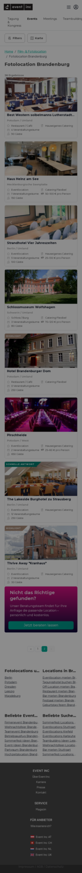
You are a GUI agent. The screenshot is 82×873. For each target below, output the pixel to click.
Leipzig (9, 691)
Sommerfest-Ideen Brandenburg (22, 740)
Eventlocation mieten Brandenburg (60, 677)
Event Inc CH (44, 842)
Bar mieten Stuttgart (57, 749)
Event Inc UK (44, 854)
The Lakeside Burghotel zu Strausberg (39, 499)
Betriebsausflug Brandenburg (22, 736)
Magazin (41, 809)
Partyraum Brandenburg (21, 749)
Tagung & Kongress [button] (14, 22)
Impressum (26, 866)
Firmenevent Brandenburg (22, 722)
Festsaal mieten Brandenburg (60, 700)
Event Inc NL (44, 848)
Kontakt (41, 792)
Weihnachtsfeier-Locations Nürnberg (60, 745)
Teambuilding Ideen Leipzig (60, 740)
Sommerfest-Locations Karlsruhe (60, 754)
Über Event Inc (41, 776)
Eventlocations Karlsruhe (59, 736)
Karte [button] (39, 38)
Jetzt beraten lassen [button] (41, 625)
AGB (40, 866)
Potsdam (11, 682)
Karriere (41, 782)
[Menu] (68, 7)
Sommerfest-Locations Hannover (60, 722)
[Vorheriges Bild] (11, 95)
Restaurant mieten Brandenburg (60, 691)
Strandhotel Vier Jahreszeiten (31, 243)
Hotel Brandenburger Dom (29, 371)
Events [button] (32, 19)
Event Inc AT (43, 836)
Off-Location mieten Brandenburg (60, 686)
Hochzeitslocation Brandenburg (22, 754)
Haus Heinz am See (23, 179)
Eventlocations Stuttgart (59, 727)
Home (9, 51)
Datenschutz (55, 866)
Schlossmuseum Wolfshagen (31, 307)
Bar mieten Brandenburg (59, 696)
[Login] (76, 7)
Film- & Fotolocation (32, 51)
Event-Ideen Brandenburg (22, 745)
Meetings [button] (50, 19)
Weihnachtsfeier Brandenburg (22, 727)
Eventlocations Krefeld (58, 731)
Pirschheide (17, 435)
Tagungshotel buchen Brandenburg (60, 682)
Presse (41, 787)
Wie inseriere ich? (41, 826)
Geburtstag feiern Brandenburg (60, 705)
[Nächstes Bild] (71, 95)
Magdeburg (12, 696)
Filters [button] (17, 38)
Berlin (8, 677)
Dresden (10, 686)
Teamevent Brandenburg (21, 731)
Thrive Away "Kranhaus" (27, 563)
